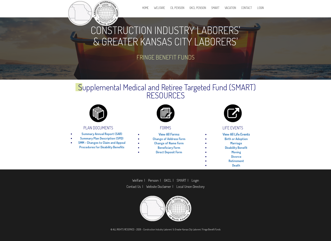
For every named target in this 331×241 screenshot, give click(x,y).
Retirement (236, 161)
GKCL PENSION (197, 8)
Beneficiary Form (169, 147)
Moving (236, 152)
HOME (145, 8)
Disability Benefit (236, 147)
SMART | (182, 180)
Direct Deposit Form (169, 152)
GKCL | (168, 180)
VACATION (230, 8)
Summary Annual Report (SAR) (102, 134)
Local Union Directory (190, 186)
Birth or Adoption (236, 139)
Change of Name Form (169, 143)
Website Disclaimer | (159, 186)
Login (195, 180)
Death (236, 165)
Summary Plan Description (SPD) (101, 138)
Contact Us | (134, 186)
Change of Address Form (169, 139)
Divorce (236, 156)
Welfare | (138, 180)
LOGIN (260, 8)
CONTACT (246, 8)
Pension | (154, 180)
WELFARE (159, 8)
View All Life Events (236, 134)
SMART (215, 8)
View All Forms (169, 134)
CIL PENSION (177, 8)
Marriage (236, 143)
